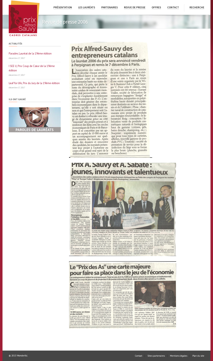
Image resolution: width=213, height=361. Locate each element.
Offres (156, 7)
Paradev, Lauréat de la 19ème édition (30, 53)
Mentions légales (178, 355)
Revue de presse (134, 7)
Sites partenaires (156, 355)
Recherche (196, 7)
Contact (173, 7)
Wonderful (22, 355)
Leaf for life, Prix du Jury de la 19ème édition (34, 83)
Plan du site (198, 355)
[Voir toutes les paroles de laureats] (35, 131)
